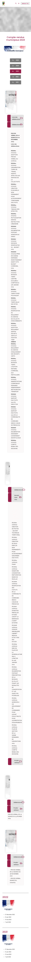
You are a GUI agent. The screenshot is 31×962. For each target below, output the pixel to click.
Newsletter (25, 3)
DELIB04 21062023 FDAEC (14, 562)
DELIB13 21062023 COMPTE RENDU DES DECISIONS (15, 750)
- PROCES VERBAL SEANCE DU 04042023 (15, 880)
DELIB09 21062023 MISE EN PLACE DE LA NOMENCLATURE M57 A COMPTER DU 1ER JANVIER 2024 (17, 654)
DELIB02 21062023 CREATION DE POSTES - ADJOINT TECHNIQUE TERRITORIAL (16, 529)
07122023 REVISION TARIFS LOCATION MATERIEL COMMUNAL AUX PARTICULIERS (15, 367)
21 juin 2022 (8, 917)
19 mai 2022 (8, 919)
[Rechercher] (15, 3)
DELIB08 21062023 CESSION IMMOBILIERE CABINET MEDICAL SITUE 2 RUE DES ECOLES (16, 633)
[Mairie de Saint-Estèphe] (3, 3)
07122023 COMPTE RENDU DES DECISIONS (14, 444)
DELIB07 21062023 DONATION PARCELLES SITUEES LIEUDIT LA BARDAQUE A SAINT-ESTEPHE (15, 615)
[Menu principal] (18, 3)
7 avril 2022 (8, 922)
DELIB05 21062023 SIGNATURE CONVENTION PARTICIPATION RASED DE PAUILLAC (16, 573)
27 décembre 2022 (10, 914)
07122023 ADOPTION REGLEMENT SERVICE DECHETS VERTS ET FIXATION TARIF (15, 332)
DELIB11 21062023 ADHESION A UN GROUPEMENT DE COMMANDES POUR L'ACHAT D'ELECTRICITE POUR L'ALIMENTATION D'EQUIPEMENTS (17, 710)
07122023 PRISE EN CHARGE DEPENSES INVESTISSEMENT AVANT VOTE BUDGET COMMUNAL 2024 (16, 260)
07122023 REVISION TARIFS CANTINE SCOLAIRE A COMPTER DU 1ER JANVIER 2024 (15, 279)
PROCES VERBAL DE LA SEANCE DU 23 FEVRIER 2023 (15, 816)
